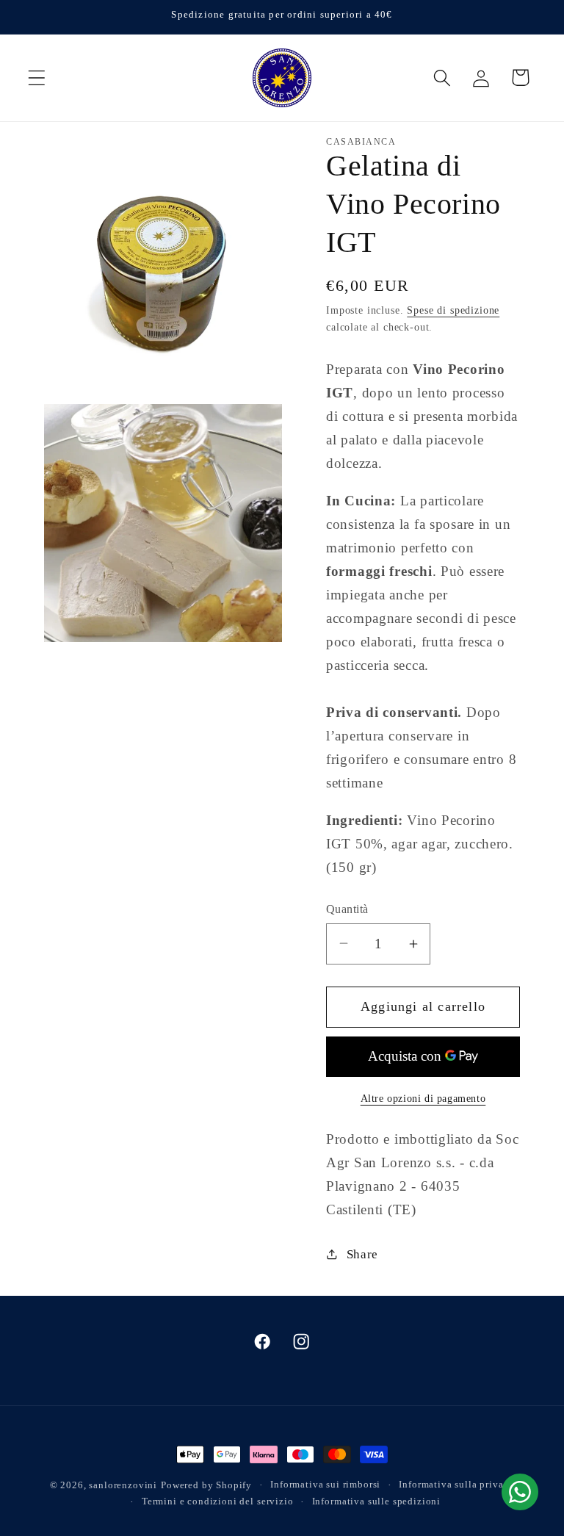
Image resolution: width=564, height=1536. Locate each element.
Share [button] (362, 1254)
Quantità (347, 909)
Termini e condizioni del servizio (218, 1501)
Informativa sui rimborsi (325, 1484)
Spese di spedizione (453, 310)
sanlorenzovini (123, 1484)
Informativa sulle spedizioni (376, 1501)
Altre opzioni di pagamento (423, 1098)
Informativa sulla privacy (456, 1484)
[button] (37, 77)
